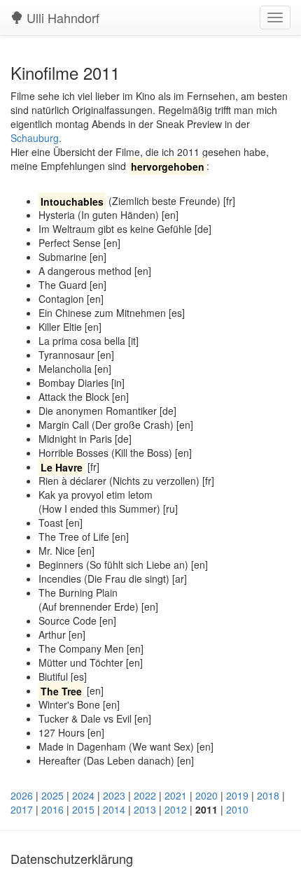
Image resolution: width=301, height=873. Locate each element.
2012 (175, 809)
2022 (145, 795)
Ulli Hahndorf (61, 17)
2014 (114, 809)
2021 (175, 795)
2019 (237, 795)
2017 (21, 809)
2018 (268, 795)
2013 (145, 809)
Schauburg (34, 138)
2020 (206, 795)
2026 (21, 795)
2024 (83, 795)
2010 (237, 809)
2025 (52, 795)
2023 (114, 795)
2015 (83, 809)
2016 (52, 809)
